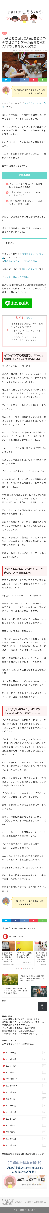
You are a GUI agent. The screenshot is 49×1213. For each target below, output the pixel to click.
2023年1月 (25, 1065)
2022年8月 (25, 1099)
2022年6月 (25, 1112)
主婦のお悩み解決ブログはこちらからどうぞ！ (24, 1154)
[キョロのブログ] (24, 26)
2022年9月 (25, 1092)
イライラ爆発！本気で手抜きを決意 (18, 1028)
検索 (4, 1000)
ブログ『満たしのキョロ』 (17, 276)
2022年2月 (25, 1138)
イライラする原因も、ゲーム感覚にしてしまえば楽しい (27, 325)
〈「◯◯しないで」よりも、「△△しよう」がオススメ (25, 338)
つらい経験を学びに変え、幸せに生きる (21, 1019)
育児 (4, 33)
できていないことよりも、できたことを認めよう (27, 332)
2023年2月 (25, 1059)
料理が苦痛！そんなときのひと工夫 (18, 1030)
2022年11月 (25, 1079)
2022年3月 (25, 1132)
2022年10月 (25, 1085)
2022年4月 (25, 1125)
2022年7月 (25, 1105)
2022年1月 (25, 1145)
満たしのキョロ (29, 269)
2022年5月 (25, 1118)
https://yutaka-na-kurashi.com (18, 928)
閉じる (29, 318)
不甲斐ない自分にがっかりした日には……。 (23, 1033)
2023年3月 (25, 1052)
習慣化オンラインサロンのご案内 (20, 261)
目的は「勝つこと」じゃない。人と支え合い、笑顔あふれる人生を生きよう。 (24, 1023)
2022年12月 (25, 1072)
